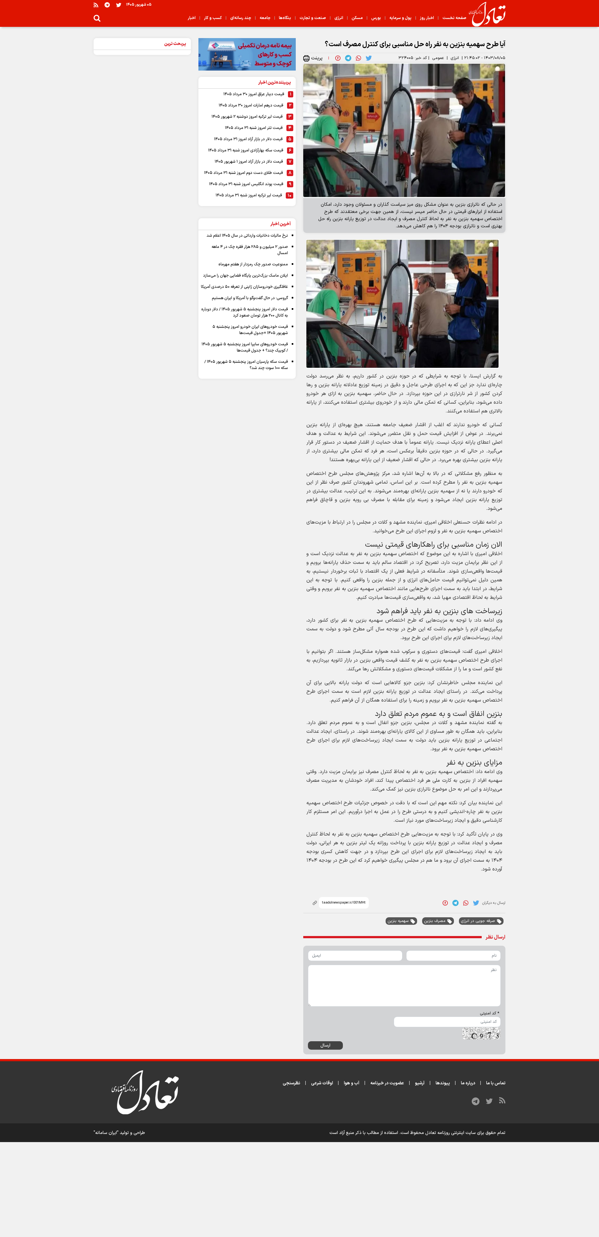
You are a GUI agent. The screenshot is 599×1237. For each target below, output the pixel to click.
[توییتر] (118, 5)
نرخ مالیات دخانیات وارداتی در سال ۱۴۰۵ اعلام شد (247, 236)
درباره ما (468, 1083)
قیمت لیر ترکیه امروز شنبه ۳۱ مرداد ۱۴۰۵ (249, 195)
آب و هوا (351, 1083)
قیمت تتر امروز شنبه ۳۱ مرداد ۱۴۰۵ (254, 128)
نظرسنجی (291, 1083)
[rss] (96, 5)
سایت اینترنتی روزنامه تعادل (450, 1133)
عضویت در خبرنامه (387, 1083)
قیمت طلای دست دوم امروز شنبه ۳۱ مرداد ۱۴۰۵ (243, 173)
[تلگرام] (107, 4)
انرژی (454, 58)
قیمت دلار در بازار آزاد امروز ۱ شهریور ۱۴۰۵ (249, 162)
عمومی (438, 58)
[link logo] (484, 14)
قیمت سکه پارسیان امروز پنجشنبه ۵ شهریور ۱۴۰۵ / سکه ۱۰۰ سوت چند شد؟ (246, 365)
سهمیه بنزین (398, 921)
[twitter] (369, 58)
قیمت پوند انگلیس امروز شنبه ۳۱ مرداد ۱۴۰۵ (246, 184)
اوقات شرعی (322, 1083)
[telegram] (348, 58)
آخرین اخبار (280, 224)
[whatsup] (358, 58)
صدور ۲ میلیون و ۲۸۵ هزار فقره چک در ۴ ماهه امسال (250, 250)
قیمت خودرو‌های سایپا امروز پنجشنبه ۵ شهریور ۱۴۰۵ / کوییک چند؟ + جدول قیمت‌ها (245, 347)
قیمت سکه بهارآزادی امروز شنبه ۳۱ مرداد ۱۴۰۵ (245, 150)
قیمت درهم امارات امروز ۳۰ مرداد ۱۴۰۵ (251, 105)
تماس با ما (495, 1083)
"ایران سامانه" (106, 1133)
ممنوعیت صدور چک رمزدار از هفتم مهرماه (253, 264)
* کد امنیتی (489, 1013)
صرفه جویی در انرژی (478, 921)
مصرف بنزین (435, 921)
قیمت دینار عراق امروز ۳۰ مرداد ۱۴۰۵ (253, 94)
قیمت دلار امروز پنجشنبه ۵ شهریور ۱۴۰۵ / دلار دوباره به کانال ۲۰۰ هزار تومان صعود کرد (244, 312)
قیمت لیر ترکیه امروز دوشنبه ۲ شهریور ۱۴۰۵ (247, 117)
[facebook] (338, 58)
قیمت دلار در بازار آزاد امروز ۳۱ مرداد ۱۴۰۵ (248, 139)
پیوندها (443, 1083)
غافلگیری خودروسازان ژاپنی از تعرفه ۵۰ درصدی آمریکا (244, 287)
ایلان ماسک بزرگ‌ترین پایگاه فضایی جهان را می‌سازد (245, 276)
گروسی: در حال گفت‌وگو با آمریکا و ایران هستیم (250, 298)
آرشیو (420, 1083)
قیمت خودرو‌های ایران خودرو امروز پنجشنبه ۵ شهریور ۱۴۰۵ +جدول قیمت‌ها (250, 330)
